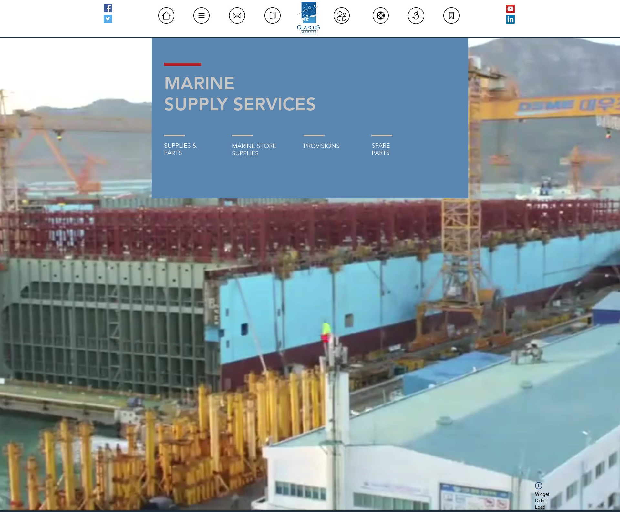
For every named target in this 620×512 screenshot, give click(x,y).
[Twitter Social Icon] (108, 19)
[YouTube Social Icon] (510, 9)
